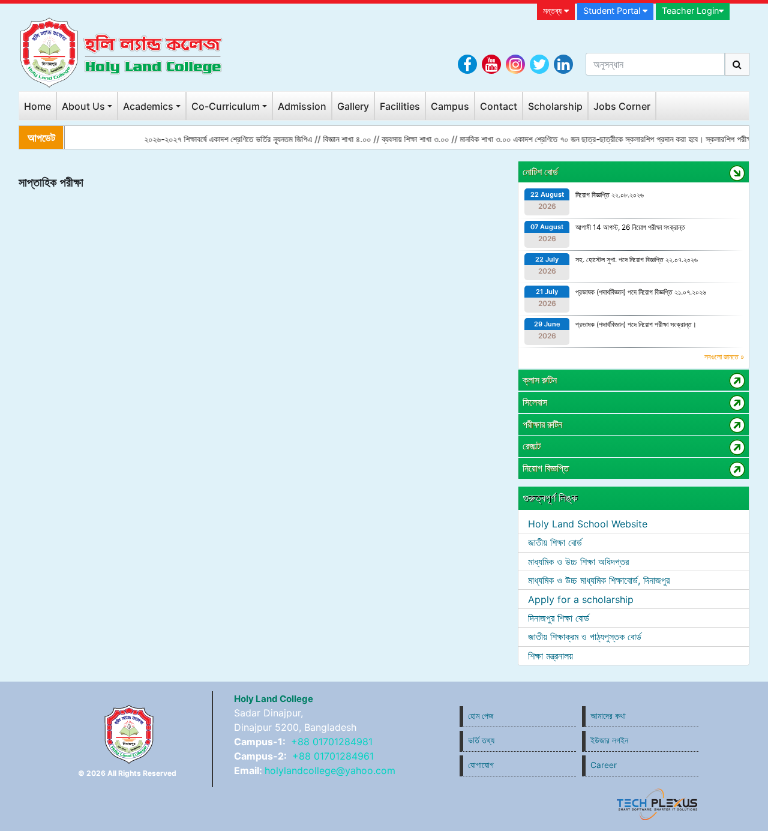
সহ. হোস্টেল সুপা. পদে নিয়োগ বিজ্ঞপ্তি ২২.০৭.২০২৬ (636, 259)
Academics (148, 106)
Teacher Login (690, 10)
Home (37, 106)
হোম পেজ (480, 716)
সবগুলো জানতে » (724, 356)
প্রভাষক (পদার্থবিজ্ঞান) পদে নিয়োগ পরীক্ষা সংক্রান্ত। (636, 324)
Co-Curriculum (225, 106)
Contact (498, 106)
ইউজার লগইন (609, 740)
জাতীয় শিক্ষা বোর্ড (555, 542)
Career (603, 765)
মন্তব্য (553, 10)
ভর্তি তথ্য (481, 740)
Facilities (400, 106)
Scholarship (555, 106)
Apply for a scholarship (581, 599)
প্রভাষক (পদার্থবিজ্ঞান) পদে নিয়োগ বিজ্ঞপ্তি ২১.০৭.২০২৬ (640, 291)
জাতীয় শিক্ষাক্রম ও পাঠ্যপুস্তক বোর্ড (584, 637)
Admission (302, 106)
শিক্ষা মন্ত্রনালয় (550, 656)
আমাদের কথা (608, 716)
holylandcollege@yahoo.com (330, 770)
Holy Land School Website (587, 524)
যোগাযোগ (481, 765)
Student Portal (613, 10)
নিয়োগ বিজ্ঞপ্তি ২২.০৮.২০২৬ (609, 194)
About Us (83, 106)
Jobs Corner (621, 106)
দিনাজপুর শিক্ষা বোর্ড (558, 618)
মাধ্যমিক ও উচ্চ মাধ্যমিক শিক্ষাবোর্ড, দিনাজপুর (599, 580)
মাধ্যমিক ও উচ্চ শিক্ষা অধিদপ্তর (578, 562)
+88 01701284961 (333, 756)
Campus (450, 106)
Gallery (353, 106)
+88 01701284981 (332, 742)
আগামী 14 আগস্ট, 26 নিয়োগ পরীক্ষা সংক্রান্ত (630, 227)
